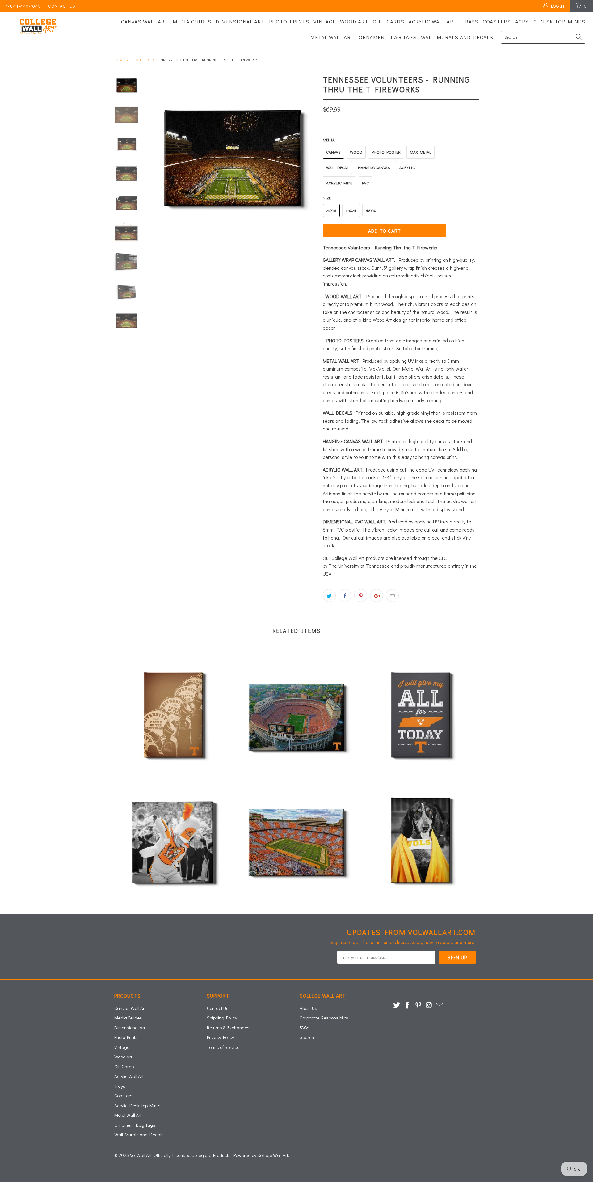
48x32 (371, 210)
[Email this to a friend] (392, 595)
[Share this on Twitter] (329, 595)
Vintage (324, 21)
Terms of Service (223, 1047)
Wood (356, 152)
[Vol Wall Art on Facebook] (407, 1005)
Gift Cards (388, 21)
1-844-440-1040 (23, 6)
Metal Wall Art (332, 37)
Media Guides (192, 21)
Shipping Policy (222, 1018)
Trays (469, 21)
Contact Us (61, 6)
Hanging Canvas (374, 167)
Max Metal (420, 152)
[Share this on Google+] (376, 595)
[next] (307, 157)
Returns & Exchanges (228, 1027)
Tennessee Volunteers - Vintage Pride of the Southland (173, 716)
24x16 (331, 210)
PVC (365, 182)
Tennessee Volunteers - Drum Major (173, 841)
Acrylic (407, 167)
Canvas (333, 152)
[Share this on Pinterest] (360, 595)
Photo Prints (289, 21)
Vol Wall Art (141, 1155)
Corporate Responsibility (324, 1018)
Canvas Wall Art (144, 21)
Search (307, 1037)
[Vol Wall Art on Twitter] (397, 1005)
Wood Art (354, 21)
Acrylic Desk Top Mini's (550, 21)
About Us (308, 1008)
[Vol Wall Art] (50, 26)
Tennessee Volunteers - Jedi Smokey (420, 841)
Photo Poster (386, 152)
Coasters (497, 21)
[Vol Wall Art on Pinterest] (418, 1005)
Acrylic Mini (339, 182)
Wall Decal (337, 167)
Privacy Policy (220, 1037)
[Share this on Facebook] (345, 595)
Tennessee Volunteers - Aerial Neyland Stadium (296, 716)
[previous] (157, 157)
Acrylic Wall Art (433, 21)
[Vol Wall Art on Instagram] (429, 1005)
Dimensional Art (240, 21)
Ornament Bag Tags (388, 37)
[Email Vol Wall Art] (439, 1005)
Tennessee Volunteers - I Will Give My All (420, 716)
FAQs (304, 1027)
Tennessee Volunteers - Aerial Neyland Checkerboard (296, 841)
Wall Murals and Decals (457, 37)
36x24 (351, 210)
